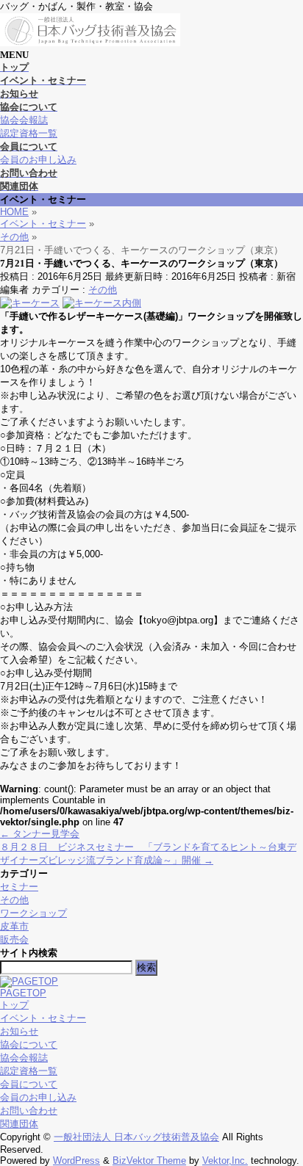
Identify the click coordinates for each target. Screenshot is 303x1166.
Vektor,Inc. (225, 1160)
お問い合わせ (28, 1110)
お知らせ (19, 1031)
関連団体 (19, 1123)
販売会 (14, 939)
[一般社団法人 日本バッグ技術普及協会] (90, 42)
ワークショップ (33, 913)
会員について (28, 1084)
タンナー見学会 (39, 833)
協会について (28, 1044)
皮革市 (14, 926)
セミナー (19, 886)
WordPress (76, 1160)
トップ (14, 1004)
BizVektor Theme (149, 1160)
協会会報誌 (24, 120)
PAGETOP (23, 993)
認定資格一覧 (28, 133)
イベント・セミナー (43, 1018)
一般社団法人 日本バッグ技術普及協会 (136, 1137)
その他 (102, 289)
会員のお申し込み (38, 159)
